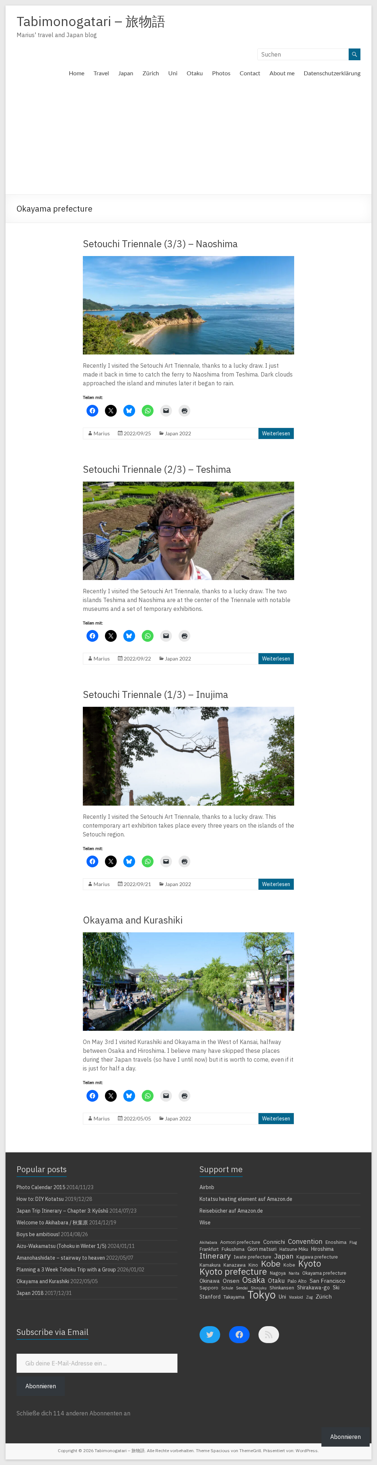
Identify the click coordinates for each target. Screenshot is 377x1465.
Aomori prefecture (240, 1242)
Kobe (271, 1263)
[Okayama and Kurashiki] (189, 936)
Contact (250, 72)
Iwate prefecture (252, 1257)
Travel (101, 72)
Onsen (231, 1280)
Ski (336, 1287)
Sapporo (209, 1288)
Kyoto (309, 1263)
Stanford (210, 1296)
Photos (221, 72)
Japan (125, 72)
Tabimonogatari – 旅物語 (91, 21)
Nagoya (278, 1273)
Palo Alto (297, 1281)
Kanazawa (234, 1265)
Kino (253, 1265)
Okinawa (210, 1281)
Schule (227, 1288)
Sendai (242, 1288)
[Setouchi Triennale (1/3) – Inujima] (189, 710)
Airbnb (207, 1187)
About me (282, 72)
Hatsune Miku (293, 1249)
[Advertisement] (188, 139)
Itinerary (215, 1255)
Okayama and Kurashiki (133, 920)
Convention (305, 1241)
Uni (172, 72)
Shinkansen (281, 1288)
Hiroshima (322, 1249)
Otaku (195, 72)
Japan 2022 (178, 433)
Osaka (253, 1280)
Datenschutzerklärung (332, 72)
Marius (102, 433)
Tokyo (261, 1294)
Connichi (274, 1241)
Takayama (233, 1297)
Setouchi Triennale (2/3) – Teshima (157, 469)
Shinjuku (259, 1288)
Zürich (150, 72)
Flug (353, 1242)
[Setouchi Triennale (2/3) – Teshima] (189, 485)
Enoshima (335, 1242)
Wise (205, 1222)
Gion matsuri (261, 1249)
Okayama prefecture (324, 1273)
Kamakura (210, 1265)
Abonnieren (40, 1386)
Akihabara (208, 1242)
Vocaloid (296, 1297)
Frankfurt (209, 1249)
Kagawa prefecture (317, 1257)
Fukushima (233, 1249)
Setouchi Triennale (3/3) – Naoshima (160, 243)
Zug (309, 1297)
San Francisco (327, 1280)
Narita (294, 1273)
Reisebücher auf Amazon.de (231, 1210)
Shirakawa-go (313, 1287)
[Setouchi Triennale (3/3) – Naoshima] (189, 259)
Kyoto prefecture (233, 1271)
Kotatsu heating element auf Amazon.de (246, 1199)
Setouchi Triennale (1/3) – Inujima (155, 694)
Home (76, 72)
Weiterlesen (276, 433)
